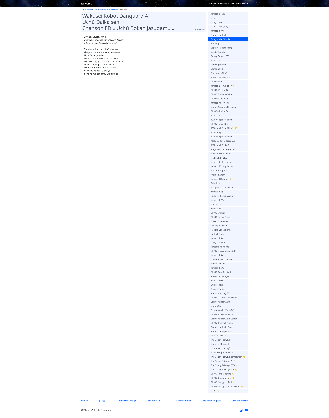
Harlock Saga (217, 234)
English (84, 400)
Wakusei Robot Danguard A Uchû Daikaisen (102, 9)
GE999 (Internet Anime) (222, 323)
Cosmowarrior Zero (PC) (222, 310)
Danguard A (216, 22)
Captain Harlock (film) (221, 47)
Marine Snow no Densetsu (223, 107)
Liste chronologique (211, 400)
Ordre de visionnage (126, 400)
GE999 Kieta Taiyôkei (221, 272)
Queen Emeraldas (219, 221)
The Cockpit (216, 204)
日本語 (102, 400)
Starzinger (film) (218, 64)
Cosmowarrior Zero (220, 301)
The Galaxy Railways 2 (221, 361)
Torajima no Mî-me (220, 246)
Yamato (214, 18)
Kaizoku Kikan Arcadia (221, 153)
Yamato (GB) (217, 191)
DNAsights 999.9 (219, 225)
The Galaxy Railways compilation (226, 356)
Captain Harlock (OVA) (221, 327)
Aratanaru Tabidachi (220, 77)
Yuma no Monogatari (221, 344)
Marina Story (217, 306)
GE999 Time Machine (221, 373)
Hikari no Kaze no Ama (222, 196)
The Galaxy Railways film (222, 369)
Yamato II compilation (221, 85)
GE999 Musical (218, 212)
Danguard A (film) (219, 26)
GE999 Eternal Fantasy (221, 217)
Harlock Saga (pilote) (221, 229)
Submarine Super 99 (221, 331)
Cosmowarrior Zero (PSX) (223, 259)
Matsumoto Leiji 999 (220, 293)
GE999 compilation (220, 124)
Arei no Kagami (218, 174)
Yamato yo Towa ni (220, 102)
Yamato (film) (217, 30)
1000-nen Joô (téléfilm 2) (222, 128)
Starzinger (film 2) (219, 73)
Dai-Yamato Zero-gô (220, 348)
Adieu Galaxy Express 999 (223, 140)
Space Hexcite (217, 289)
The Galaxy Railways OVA (223, 365)
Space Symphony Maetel (223, 352)
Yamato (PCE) (217, 200)
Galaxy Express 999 (220, 56)
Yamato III (216, 115)
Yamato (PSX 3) (218, 267)
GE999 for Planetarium (222, 314)
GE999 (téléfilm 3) (219, 111)
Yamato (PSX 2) (218, 255)
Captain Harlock (218, 35)
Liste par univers (240, 400)
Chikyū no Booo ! (219, 242)
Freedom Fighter (219, 170)
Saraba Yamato (218, 52)
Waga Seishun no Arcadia (223, 149)
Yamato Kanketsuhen (221, 162)
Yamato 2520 (217, 208)
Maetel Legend (218, 263)
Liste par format (154, 400)
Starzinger (216, 43)
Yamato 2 (215, 60)
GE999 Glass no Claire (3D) (223, 251)
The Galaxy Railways (220, 339)
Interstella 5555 (218, 335)
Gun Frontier (217, 284)
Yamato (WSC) (217, 280)
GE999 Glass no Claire (221, 94)
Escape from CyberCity (222, 187)
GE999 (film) (216, 81)
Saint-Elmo (216, 183)
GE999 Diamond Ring (221, 378)
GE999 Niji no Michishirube (224, 297)
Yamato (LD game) (220, 179)
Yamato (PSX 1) (218, 238)
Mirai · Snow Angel (220, 276)
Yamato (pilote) (218, 13)
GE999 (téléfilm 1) (219, 90)
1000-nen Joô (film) (220, 145)
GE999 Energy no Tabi (221, 382)
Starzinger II (217, 68)
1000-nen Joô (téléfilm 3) (222, 136)
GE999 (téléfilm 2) (219, 98)
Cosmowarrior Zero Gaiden (224, 318)
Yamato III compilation (222, 166)
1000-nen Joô (217, 132)
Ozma (214, 390)
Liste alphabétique (182, 400)
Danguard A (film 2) (220, 39)
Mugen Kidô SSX (219, 157)
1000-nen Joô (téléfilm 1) (222, 119)
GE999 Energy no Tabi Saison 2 (225, 386)
